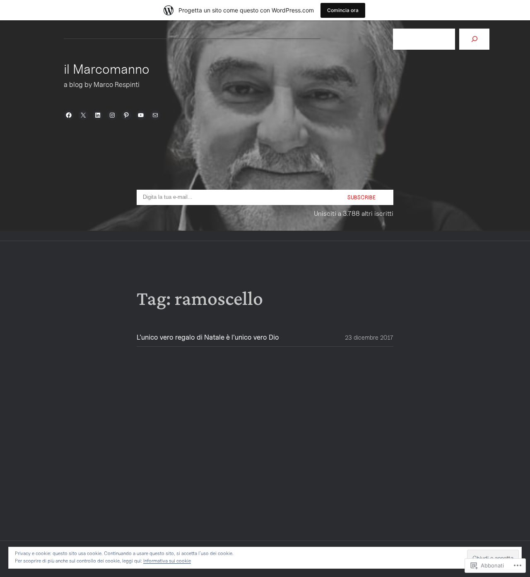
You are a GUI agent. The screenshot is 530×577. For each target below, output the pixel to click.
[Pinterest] (126, 115)
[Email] (155, 115)
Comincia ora (343, 10)
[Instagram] (112, 115)
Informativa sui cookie (167, 561)
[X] (83, 115)
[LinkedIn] (98, 115)
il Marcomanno (106, 69)
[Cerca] (474, 39)
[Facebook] (69, 115)
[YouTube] (141, 115)
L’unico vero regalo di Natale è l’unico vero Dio (208, 337)
